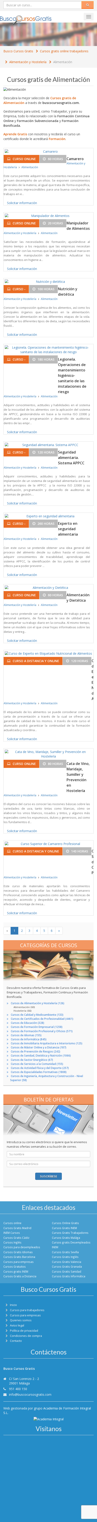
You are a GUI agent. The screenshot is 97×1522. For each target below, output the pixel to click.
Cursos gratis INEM (15, 1271)
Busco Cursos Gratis (18, 51)
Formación (57, 139)
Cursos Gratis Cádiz (16, 1237)
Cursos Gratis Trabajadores (70, 1232)
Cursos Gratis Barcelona (19, 1257)
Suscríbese (48, 1176)
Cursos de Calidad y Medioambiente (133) (37, 1015)
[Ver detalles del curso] (48, 151)
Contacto (16, 1341)
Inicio (13, 1305)
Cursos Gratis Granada (67, 1266)
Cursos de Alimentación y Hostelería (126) (37, 1003)
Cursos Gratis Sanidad (66, 1271)
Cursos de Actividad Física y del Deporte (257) (40, 1068)
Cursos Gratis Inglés (65, 1257)
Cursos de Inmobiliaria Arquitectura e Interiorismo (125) (46, 1043)
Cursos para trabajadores (27, 1310)
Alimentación (62, 62)
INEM (55, 1247)
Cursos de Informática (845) (28, 1039)
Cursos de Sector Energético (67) (32, 1060)
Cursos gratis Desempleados (71, 1242)
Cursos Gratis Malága (66, 1237)
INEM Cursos (11, 1232)
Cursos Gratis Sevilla (65, 1252)
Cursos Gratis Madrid (17, 1228)
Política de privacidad (24, 1331)
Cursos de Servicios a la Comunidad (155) (37, 1064)
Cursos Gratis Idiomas (18, 1252)
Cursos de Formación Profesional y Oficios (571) (42, 1031)
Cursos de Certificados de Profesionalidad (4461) (42, 1019)
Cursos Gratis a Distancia (19, 1276)
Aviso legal (17, 1325)
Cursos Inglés (12, 1242)
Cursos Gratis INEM (64, 1228)
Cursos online (12, 1223)
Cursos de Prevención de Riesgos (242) (35, 1051)
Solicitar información (22, 203)
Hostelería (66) (23, 1010)
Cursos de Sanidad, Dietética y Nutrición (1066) (41, 1055)
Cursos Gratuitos (14, 1266)
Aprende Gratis (15, 134)
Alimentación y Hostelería (27, 62)
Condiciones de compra (26, 1336)
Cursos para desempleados (21, 1247)
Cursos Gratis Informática (68, 1276)
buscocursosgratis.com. (61, 103)
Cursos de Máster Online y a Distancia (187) (38, 1047)
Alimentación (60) (24, 1007)
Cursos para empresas (18, 1262)
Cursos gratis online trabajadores (64, 51)
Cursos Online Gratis (65, 1223)
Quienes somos (21, 1320)
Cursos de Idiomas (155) (26, 1035)
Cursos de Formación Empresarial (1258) (36, 1027)
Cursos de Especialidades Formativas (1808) (39, 1072)
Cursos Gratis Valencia (66, 1262)
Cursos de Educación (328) (27, 1023)
